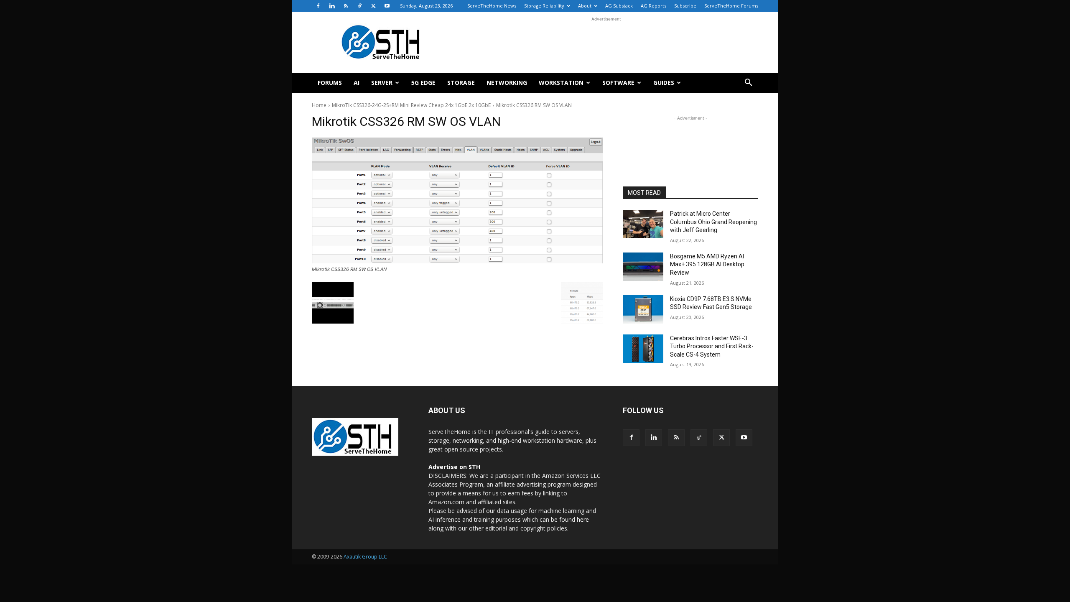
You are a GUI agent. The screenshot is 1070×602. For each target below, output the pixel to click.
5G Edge (423, 83)
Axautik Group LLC (365, 556)
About (584, 6)
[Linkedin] (332, 6)
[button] (748, 83)
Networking (507, 83)
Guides (663, 83)
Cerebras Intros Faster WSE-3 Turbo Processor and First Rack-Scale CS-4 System (712, 346)
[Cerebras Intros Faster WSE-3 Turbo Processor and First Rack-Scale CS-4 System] (643, 348)
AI (356, 83)
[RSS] (345, 6)
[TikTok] (359, 6)
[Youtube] (387, 6)
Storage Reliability (544, 6)
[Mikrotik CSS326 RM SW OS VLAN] (457, 200)
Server (381, 83)
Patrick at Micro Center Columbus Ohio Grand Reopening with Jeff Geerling (713, 221)
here (583, 519)
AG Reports (653, 6)
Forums (330, 83)
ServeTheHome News (491, 6)
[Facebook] (318, 6)
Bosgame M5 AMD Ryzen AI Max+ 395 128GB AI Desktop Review (707, 264)
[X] (373, 6)
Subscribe (685, 6)
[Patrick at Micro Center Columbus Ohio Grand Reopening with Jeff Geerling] (643, 224)
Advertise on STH (454, 467)
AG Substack (619, 6)
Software (618, 83)
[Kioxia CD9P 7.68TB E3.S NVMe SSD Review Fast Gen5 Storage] (643, 309)
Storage (461, 83)
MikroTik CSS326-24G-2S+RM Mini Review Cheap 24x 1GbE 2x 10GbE (411, 105)
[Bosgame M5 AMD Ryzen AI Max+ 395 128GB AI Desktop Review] (643, 267)
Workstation (561, 83)
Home (319, 105)
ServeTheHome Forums (731, 6)
